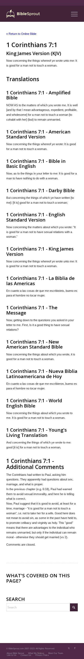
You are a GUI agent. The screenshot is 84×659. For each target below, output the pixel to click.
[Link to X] (69, 648)
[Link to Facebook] (75, 648)
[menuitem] (72, 14)
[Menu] (72, 14)
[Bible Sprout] (34, 14)
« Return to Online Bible (21, 33)
